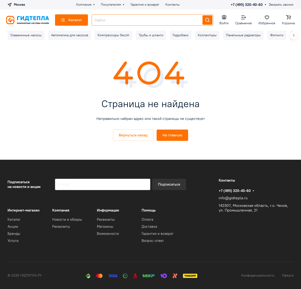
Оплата (147, 219)
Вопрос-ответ (153, 241)
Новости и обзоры (67, 219)
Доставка (149, 226)
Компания (60, 210)
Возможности (108, 234)
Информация (108, 210)
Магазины (105, 226)
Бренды (14, 234)
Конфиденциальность (257, 275)
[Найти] (207, 20)
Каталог (14, 219)
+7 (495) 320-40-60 (247, 5)
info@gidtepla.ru (233, 198)
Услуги (13, 241)
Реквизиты (61, 226)
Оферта (287, 275)
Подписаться (169, 184)
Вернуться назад (133, 135)
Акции (13, 226)
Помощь (149, 210)
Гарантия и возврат (158, 234)
